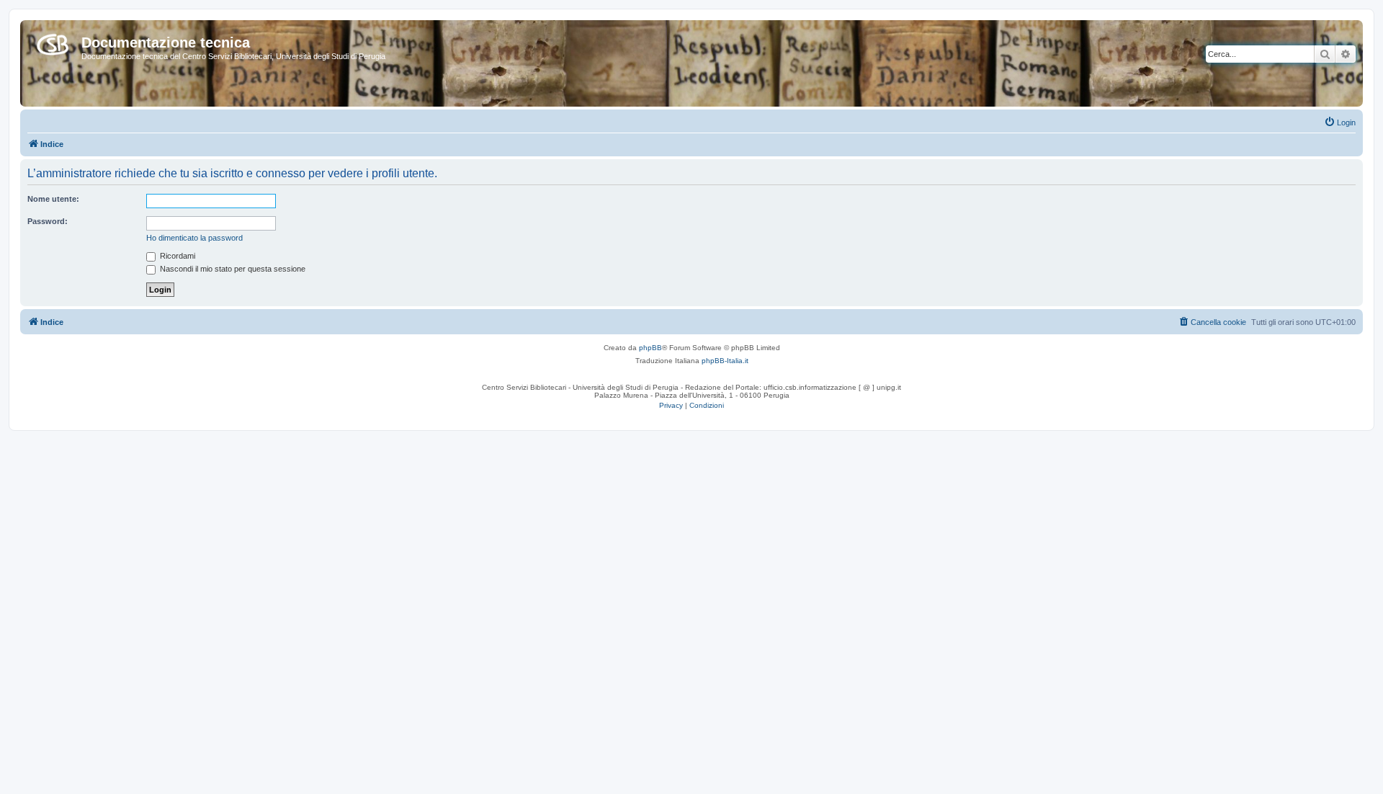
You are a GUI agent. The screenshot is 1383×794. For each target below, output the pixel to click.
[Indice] (52, 42)
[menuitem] (1340, 122)
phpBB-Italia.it (725, 361)
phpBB (650, 348)
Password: (47, 221)
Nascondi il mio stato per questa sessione (231, 268)
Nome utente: (53, 199)
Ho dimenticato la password (194, 237)
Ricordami (176, 255)
